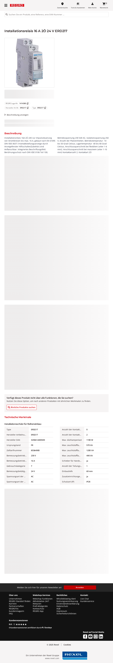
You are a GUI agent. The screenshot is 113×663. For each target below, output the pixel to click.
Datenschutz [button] (62, 606)
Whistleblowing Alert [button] (66, 599)
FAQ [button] (11, 613)
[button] (6, 5)
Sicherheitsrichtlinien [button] (66, 613)
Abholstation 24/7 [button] (41, 601)
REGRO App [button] (38, 611)
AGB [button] (58, 608)
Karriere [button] (13, 603)
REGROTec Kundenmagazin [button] (16, 609)
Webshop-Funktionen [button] (43, 599)
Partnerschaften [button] (16, 606)
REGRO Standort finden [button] (19, 601)
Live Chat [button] (84, 599)
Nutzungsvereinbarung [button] (67, 601)
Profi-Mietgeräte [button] (40, 606)
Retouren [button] (37, 603)
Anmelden (80, 587)
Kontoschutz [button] (38, 608)
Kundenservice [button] (87, 601)
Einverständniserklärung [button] (68, 603)
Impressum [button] (62, 611)
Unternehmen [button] (15, 599)
